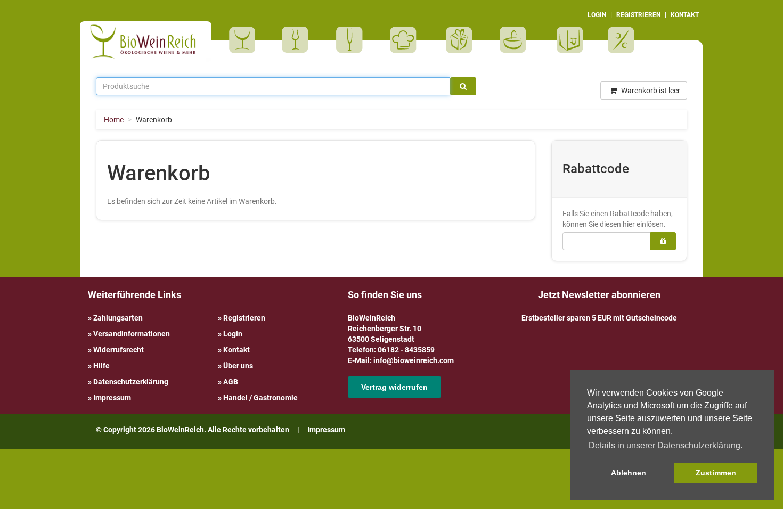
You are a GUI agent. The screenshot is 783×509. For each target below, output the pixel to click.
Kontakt (236, 350)
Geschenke (459, 40)
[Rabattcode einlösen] (663, 241)
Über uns (238, 366)
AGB (230, 381)
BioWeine (244, 40)
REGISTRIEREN (638, 15)
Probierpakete (516, 40)
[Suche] (463, 86)
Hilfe (101, 366)
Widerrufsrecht (118, 350)
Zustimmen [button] (716, 473)
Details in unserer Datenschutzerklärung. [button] (666, 445)
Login (232, 334)
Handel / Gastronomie (260, 397)
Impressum (112, 397)
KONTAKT (685, 15)
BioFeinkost (406, 40)
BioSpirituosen (297, 40)
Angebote (622, 40)
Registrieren (244, 318)
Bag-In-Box (567, 45)
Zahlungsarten (118, 318)
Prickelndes (353, 40)
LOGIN (597, 15)
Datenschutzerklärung (130, 381)
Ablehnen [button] (628, 473)
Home (114, 120)
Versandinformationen (131, 334)
